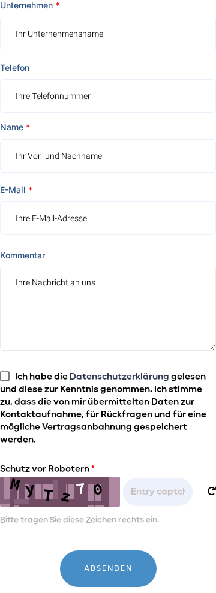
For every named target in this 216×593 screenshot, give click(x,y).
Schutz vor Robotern (47, 469)
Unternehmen (29, 5)
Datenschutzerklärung (119, 376)
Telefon (14, 67)
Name (15, 127)
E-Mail (16, 190)
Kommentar (22, 255)
